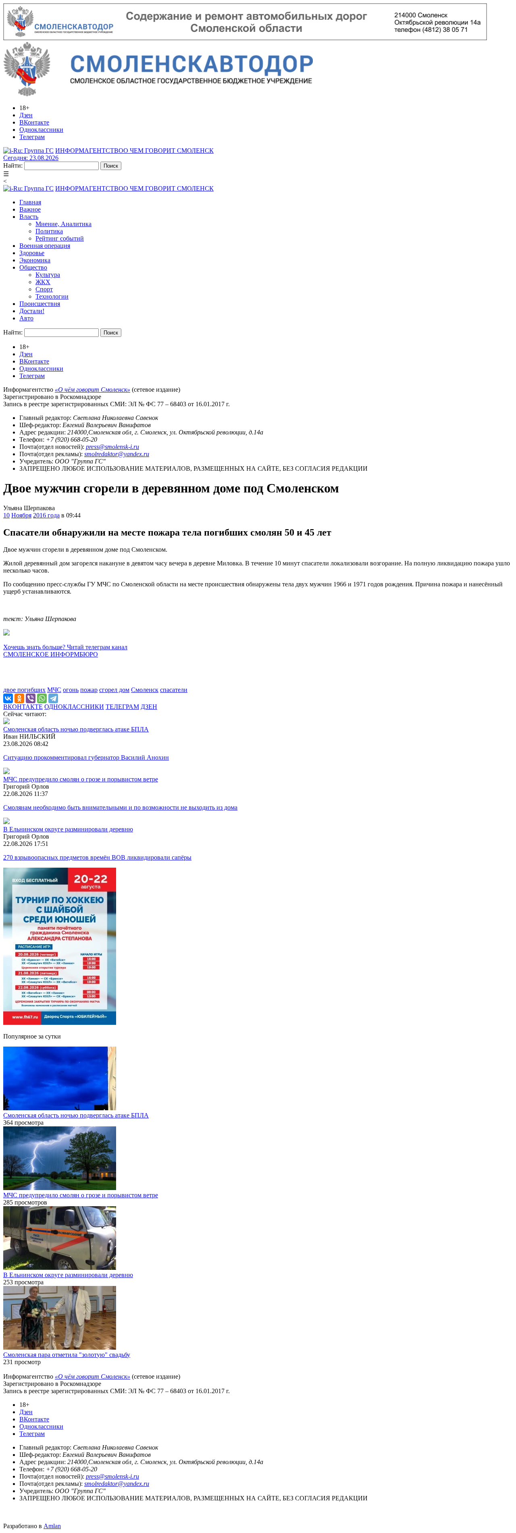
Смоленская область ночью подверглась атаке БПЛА (76, 729)
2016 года (46, 515)
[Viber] (30, 698)
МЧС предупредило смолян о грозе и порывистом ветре (80, 779)
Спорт (44, 289)
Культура (47, 274)
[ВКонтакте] (8, 698)
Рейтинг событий (59, 238)
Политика (49, 231)
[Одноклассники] (19, 698)
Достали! (31, 310)
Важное (30, 209)
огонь (71, 689)
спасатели (173, 689)
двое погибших (24, 689)
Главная (30, 202)
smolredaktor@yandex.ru (116, 454)
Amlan (52, 1526)
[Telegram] (53, 698)
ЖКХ (42, 281)
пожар (89, 689)
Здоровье (31, 252)
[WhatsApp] (42, 698)
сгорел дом (114, 689)
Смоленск (144, 689)
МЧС (54, 689)
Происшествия (39, 303)
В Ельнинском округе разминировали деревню (68, 829)
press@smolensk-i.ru (112, 446)
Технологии (52, 296)
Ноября (21, 515)
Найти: (13, 165)
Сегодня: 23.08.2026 (30, 157)
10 (6, 515)
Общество (33, 267)
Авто (26, 318)
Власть (28, 216)
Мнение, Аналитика (63, 223)
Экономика (34, 260)
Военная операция (44, 245)
